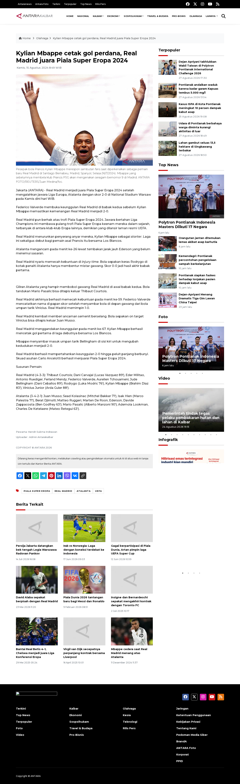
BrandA (181, 741)
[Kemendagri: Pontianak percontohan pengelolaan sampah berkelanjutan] (167, 261)
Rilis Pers (100, 4)
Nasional (83, 16)
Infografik (168, 439)
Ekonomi (112, 16)
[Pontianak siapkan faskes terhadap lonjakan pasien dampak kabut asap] (167, 280)
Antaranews (25, 4)
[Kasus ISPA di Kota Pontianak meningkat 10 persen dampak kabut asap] (167, 109)
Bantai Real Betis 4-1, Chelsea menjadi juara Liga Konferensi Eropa (35, 653)
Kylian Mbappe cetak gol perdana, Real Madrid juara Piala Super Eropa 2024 (104, 38)
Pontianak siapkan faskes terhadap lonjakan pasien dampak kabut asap (197, 279)
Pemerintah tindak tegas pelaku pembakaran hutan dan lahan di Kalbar (190, 417)
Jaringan (182, 708)
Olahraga (195, 16)
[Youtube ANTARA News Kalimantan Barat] (210, 4)
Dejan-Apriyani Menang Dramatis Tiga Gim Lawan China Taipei (197, 298)
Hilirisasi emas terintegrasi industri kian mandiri (187, 557)
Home (70, 16)
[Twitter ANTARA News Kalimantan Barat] (195, 4)
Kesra (127, 715)
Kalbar (97, 16)
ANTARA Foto (186, 748)
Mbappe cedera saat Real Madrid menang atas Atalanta (129, 653)
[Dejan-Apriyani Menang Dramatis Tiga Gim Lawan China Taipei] (167, 300)
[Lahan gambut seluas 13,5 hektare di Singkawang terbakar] (167, 148)
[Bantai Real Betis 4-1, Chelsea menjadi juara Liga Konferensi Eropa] (37, 631)
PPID (179, 761)
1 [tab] (180, 373)
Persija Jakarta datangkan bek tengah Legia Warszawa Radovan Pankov (36, 549)
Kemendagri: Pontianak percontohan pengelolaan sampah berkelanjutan (197, 260)
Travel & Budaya (157, 16)
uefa (98, 491)
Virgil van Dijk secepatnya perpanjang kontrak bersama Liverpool (84, 653)
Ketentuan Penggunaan (193, 715)
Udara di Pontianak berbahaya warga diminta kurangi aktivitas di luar (200, 127)
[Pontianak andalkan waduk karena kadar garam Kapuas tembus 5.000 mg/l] (167, 90)
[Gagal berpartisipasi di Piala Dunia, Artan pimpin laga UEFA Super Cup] (132, 528)
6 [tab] (194, 434)
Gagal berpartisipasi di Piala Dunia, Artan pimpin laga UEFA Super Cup (130, 549)
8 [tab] (205, 434)
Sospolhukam (133, 16)
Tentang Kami (186, 728)
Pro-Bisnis (179, 16)
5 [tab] (202, 373)
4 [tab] (197, 373)
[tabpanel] (191, 348)
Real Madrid (63, 491)
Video (164, 378)
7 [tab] (200, 434)
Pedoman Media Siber (192, 735)
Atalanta (84, 491)
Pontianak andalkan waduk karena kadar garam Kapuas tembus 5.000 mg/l (198, 88)
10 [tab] (216, 434)
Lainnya (211, 16)
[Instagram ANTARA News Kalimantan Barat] (202, 4)
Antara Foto (42, 4)
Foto (163, 317)
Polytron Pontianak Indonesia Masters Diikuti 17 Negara (186, 224)
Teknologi (130, 721)
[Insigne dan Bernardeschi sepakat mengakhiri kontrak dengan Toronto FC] (132, 579)
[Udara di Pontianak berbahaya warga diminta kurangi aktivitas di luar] (167, 129)
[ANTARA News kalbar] (34, 16)
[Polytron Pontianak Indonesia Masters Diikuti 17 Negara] (191, 196)
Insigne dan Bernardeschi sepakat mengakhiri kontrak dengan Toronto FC (131, 601)
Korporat (182, 754)
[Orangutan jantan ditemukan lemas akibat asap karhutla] (167, 243)
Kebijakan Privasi (188, 721)
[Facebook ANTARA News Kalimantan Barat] (188, 4)
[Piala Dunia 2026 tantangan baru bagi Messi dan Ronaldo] (84, 579)
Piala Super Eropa (37, 491)
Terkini (56, 4)
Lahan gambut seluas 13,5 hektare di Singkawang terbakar (197, 146)
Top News (86, 4)
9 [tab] (211, 434)
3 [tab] (191, 373)
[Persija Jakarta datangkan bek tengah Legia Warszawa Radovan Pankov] (37, 528)
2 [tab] (186, 373)
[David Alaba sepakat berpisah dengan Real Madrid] (37, 579)
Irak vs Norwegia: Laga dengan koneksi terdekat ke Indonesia (83, 549)
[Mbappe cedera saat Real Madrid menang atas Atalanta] (132, 631)
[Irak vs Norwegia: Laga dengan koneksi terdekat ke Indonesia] (84, 528)
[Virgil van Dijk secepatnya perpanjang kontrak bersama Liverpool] (84, 631)
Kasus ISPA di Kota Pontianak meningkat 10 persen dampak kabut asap (200, 108)
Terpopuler (70, 4)
